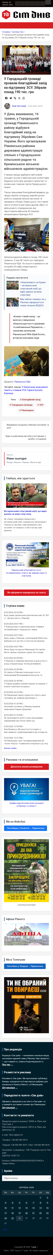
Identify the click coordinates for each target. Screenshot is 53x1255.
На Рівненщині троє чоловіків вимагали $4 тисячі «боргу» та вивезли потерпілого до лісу (26, 742)
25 (12, 1218)
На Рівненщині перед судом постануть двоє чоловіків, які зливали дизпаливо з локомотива (25, 696)
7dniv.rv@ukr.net (16, 1135)
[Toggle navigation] (5, 25)
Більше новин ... (11, 748)
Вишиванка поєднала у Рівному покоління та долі (28, 426)
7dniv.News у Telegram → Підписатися (25, 966)
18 (12, 1213)
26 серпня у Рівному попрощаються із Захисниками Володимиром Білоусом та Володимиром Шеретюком (23, 674)
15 (40, 1208)
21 (33, 1213)
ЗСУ (41, 405)
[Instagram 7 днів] (22, 3)
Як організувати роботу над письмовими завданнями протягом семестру (23, 719)
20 (26, 1213)
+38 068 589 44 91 (19, 1140)
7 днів (33, 1247)
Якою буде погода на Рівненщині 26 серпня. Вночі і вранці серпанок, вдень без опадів (24, 651)
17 (5, 1213)
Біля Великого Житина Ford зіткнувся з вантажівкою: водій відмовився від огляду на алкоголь (25, 731)
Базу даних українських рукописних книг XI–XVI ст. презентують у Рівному (26, 616)
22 (40, 1213)
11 (12, 1208)
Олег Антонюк (19, 106)
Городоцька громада (22, 405)
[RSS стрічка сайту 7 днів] (27, 3)
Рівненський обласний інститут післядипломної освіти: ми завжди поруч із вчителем (26, 573)
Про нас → (7, 1064)
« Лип (4, 1230)
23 (47, 1213)
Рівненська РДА (22, 381)
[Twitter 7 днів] (32, 3)
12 (19, 1208)
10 (5, 1208)
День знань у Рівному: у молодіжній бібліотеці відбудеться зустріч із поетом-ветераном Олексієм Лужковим (25, 639)
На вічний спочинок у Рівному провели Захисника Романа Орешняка (22, 708)
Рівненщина (27, 410)
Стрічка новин (15, 605)
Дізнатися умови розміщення (26, 767)
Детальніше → (10, 1087)
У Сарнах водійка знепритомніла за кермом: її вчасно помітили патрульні (25, 685)
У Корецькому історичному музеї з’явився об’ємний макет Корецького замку (24, 628)
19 (19, 1213)
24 (5, 1218)
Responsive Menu (48, 2)
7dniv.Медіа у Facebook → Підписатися (25, 828)
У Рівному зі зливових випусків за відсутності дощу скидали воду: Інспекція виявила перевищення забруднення (25, 662)
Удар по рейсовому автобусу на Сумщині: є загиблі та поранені (25, 437)
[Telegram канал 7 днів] (37, 3)
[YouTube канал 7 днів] (42, 3)
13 (26, 1208)
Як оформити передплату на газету (26, 592)
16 (47, 1208)
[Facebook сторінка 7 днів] (17, 3)
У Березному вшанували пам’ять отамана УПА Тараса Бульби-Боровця (26, 390)
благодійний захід (31, 399)
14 (33, 1208)
